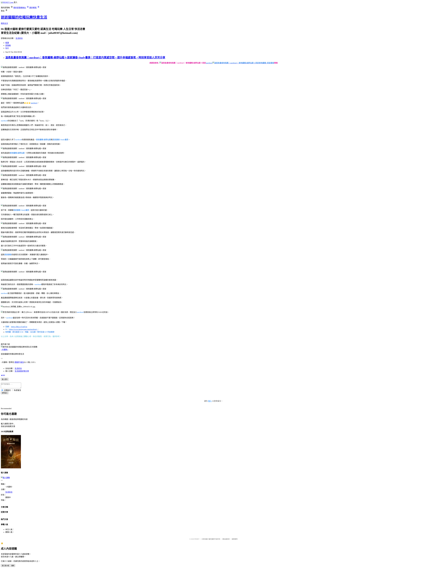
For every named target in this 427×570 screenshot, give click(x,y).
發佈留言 (5, 393)
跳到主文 (4, 23)
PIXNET (196, 539)
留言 (22, 362)
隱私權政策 (226, 539)
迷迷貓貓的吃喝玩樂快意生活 (24, 17)
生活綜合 (19, 38)
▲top (3, 375)
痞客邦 (17, 362)
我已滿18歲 (5, 565)
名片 (7, 48)
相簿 (7, 43)
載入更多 (5, 379)
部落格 (8, 45)
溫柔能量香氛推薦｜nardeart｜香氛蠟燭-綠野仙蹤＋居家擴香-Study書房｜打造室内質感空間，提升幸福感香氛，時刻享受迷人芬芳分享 (85, 57)
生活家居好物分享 (22, 371)
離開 (12, 565)
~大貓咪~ (4, 349)
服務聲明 (235, 539)
